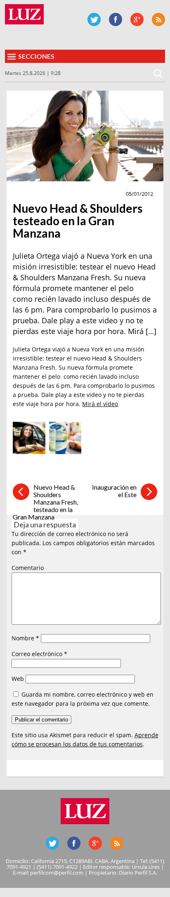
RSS (158, 19)
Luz (24, 14)
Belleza (26, 194)
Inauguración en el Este (114, 490)
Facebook (115, 19)
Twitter (94, 19)
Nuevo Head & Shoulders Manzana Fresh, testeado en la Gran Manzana (45, 502)
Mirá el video (100, 404)
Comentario (28, 568)
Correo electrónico (39, 654)
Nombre (25, 638)
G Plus (137, 19)
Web (18, 679)
